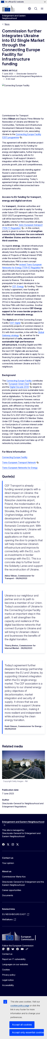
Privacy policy (8, 974)
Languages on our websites (15, 964)
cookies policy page (19, 1005)
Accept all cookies (22, 1024)
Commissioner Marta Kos (14, 876)
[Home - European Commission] (8, 8)
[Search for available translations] (20, 137)
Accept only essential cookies (28, 1032)
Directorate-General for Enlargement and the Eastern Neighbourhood (23, 883)
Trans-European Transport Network (19, 462)
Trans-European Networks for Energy (20, 467)
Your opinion (8, 863)
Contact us (7, 954)
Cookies (6, 969)
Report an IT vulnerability (14, 959)
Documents (7, 895)
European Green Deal (19, 383)
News (7, 24)
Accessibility (8, 985)
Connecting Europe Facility (19, 380)
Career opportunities (11, 890)
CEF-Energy (18, 286)
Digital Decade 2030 (19, 387)
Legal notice (8, 980)
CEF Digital (15, 323)
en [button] (29, 8)
